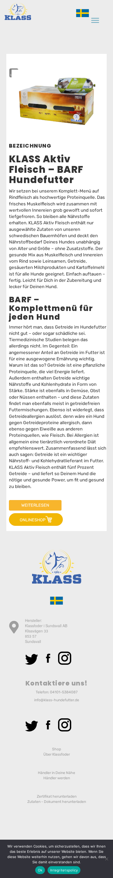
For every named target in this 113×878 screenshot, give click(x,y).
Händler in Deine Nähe (56, 773)
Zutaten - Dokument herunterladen (56, 801)
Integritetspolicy (64, 870)
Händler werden (56, 778)
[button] (35, 505)
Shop (56, 749)
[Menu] (95, 20)
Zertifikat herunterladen (56, 796)
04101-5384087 (64, 692)
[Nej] (106, 858)
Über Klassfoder (56, 754)
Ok (40, 870)
